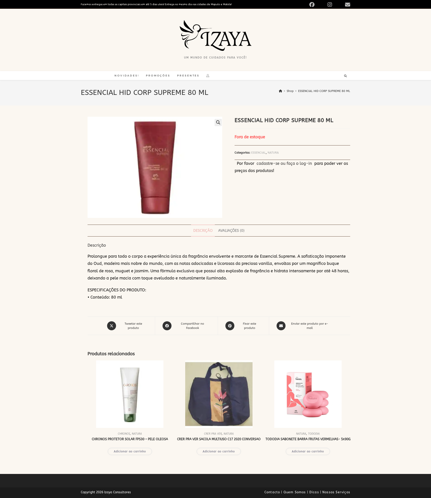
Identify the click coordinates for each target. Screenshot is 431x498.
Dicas (314, 492)
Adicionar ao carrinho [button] (130, 451)
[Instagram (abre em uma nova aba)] (335, 4)
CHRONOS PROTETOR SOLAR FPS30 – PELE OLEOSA (130, 439)
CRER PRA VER (213, 433)
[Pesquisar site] (345, 76)
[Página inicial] (280, 91)
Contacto (272, 492)
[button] (218, 122)
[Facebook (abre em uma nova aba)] (317, 4)
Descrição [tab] (203, 230)
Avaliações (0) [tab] (231, 230)
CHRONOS (124, 433)
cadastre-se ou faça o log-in (284, 163)
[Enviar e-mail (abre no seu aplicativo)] (347, 4)
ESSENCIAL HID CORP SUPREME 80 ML (324, 91)
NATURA (273, 152)
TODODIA (314, 433)
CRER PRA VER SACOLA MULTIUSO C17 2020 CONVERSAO (219, 439)
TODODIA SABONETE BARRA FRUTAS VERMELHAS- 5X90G (308, 439)
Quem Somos (295, 492)
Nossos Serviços (336, 492)
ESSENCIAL (258, 152)
